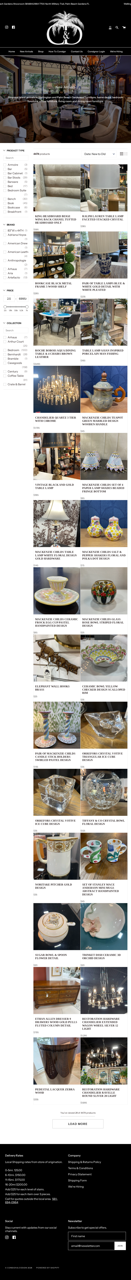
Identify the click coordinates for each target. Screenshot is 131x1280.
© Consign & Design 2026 (18, 1268)
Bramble (13, 358)
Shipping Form (77, 1180)
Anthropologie (17, 260)
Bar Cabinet (15, 173)
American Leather (19, 252)
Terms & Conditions (80, 1168)
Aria (10, 273)
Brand (11, 224)
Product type (15, 150)
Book (11, 203)
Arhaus (12, 269)
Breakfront (14, 211)
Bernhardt (14, 354)
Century (13, 371)
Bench (12, 199)
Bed (10, 186)
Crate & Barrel (16, 384)
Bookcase (14, 207)
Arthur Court (16, 341)
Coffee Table (16, 375)
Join (120, 1246)
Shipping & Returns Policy (84, 1162)
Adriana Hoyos (17, 234)
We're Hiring (76, 1186)
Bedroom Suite (17, 190)
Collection (14, 323)
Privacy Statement (80, 1174)
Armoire (13, 164)
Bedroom (13, 350)
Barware (13, 181)
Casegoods (15, 363)
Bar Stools (14, 177)
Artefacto (14, 277)
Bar (10, 169)
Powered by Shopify (48, 1268)
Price (10, 290)
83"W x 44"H (16, 230)
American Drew (17, 243)
